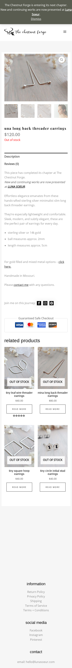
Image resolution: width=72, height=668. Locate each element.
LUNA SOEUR (16, 187)
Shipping (36, 601)
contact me (21, 285)
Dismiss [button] (36, 19)
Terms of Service (36, 606)
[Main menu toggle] (65, 31)
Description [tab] (12, 156)
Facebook (36, 630)
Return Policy (36, 592)
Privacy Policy (36, 596)
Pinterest (36, 640)
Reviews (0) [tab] (11, 164)
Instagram (36, 635)
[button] (62, 60)
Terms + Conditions (36, 610)
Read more (19, 409)
